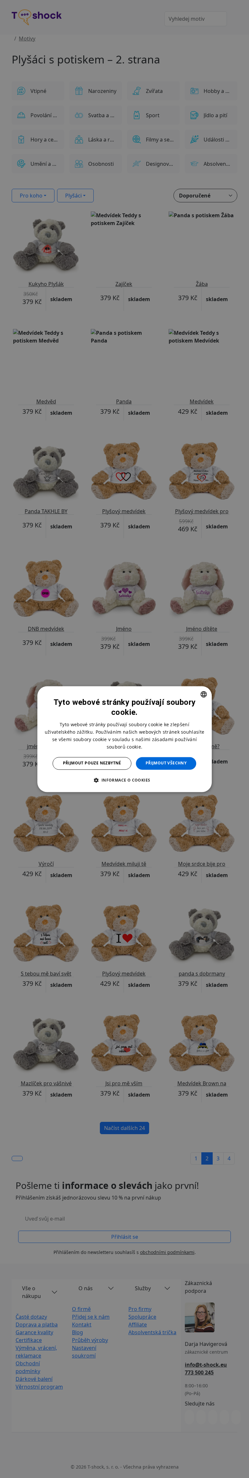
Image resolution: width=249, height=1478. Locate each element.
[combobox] (203, 694)
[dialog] (124, 739)
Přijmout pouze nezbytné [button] (92, 763)
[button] (124, 780)
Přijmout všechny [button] (166, 763)
